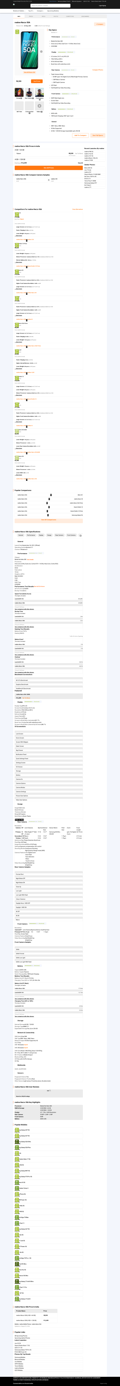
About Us (73, 1378)
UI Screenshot (29, 112)
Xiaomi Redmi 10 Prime (21, 243)
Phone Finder (31, 1378)
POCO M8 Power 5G (21, 1200)
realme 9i (17, 403)
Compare (24, 1378)
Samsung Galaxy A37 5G (22, 1136)
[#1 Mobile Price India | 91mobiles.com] (19, 6)
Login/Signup (102, 5)
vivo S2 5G (18, 1153)
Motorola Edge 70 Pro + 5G (23, 1258)
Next (41, 51)
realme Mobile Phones (25, 1324)
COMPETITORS (70, 16)
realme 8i (17, 297)
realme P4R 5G (19, 1211)
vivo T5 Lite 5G (19, 1235)
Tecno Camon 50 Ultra (21, 1275)
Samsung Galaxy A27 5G (22, 1229)
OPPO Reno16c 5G (20, 1270)
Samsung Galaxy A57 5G (22, 1130)
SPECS (43, 16)
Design (19, 98)
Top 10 (38, 1378)
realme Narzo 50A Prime (21, 323)
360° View (19, 111)
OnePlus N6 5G (19, 1165)
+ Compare (99, 24)
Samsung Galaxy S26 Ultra (23, 1141)
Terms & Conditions (20, 1380)
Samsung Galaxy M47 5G (22, 1171)
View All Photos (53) (29, 72)
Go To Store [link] (79, 153)
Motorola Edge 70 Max (21, 1217)
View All (80, 163)
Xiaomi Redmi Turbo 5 (21, 1188)
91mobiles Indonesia (47, 1378)
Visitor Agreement (93, 1378)
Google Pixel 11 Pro (21, 1287)
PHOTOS (56, 16)
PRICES (31, 16)
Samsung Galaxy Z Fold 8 (64, 1)
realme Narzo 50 (19, 270)
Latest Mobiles (52, 1)
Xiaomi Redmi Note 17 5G (22, 1159)
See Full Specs (98, 135)
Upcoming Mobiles (53, 11)
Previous (30, 51)
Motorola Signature (76, 1)
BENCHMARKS (85, 16)
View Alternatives (77, 209)
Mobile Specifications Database (37, 1380)
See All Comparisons (48, 520)
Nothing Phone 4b (20, 1194)
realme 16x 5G (19, 1252)
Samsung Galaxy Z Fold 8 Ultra (24, 1281)
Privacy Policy (60, 1378)
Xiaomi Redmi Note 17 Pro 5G (98, 1)
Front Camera (39, 99)
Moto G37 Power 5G (21, 1246)
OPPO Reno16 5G (20, 1182)
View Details (30, 559)
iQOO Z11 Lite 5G (20, 1240)
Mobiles (17, 1324)
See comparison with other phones (24, 609)
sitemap (67, 1378)
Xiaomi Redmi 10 (19, 376)
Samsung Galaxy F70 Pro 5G (23, 1176)
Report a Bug (103, 1383)
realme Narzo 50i (19, 456)
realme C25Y (18, 350)
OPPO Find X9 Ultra (20, 1264)
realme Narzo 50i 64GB (21, 429)
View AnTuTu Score (39, 586)
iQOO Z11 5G (86, 1)
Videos (39, 111)
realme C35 (18, 213)
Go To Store (26, 698)
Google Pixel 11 (19, 1223)
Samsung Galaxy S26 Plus (23, 1147)
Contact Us (17, 1378)
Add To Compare (80, 135)
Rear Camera (29, 98)
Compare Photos (97, 70)
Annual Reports (81, 1378)
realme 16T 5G (19, 1293)
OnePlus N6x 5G (19, 1205)
